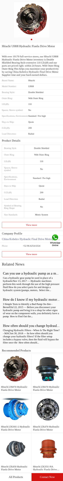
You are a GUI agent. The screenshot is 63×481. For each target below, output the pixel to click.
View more (31, 224)
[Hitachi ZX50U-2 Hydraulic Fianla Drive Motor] (15, 423)
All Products (16, 477)
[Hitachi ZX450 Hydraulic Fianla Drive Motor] (15, 463)
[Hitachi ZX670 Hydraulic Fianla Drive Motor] (47, 383)
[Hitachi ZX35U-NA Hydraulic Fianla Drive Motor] (47, 463)
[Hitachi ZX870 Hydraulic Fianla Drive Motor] (15, 383)
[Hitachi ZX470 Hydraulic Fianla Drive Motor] (47, 423)
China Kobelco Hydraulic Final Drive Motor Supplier (32, 239)
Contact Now (47, 477)
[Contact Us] (55, 240)
